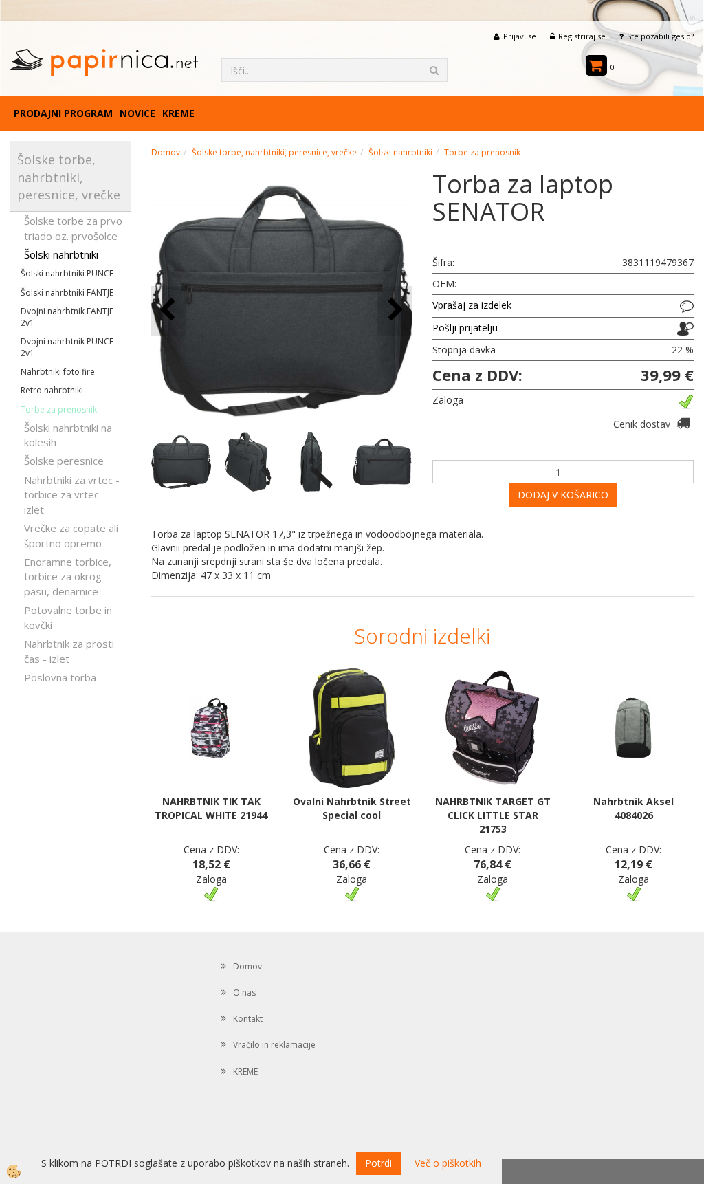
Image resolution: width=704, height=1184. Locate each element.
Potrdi (378, 1163)
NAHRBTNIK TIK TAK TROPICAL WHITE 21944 (211, 808)
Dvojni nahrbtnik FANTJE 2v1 (67, 317)
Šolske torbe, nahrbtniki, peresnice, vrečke (274, 152)
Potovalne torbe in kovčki (68, 617)
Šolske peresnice (64, 461)
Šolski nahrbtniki (61, 254)
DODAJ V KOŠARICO (563, 494)
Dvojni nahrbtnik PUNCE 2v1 (67, 347)
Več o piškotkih (448, 1163)
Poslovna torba (60, 677)
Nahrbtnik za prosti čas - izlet (69, 651)
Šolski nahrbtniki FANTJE (67, 292)
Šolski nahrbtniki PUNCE (67, 273)
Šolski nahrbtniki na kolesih (68, 435)
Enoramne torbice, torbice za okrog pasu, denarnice (67, 576)
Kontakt (248, 1018)
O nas (244, 992)
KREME (178, 113)
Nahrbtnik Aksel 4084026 (633, 808)
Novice (137, 113)
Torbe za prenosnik (59, 409)
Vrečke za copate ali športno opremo (71, 535)
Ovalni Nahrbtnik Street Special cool (352, 808)
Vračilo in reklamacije (274, 1045)
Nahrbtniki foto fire (58, 371)
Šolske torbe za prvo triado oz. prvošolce (73, 228)
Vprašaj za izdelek (472, 304)
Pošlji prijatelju (465, 327)
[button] (394, 310)
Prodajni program (63, 113)
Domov (165, 152)
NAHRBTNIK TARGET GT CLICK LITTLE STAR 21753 (493, 815)
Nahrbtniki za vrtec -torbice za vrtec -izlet (72, 494)
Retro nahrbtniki (52, 390)
